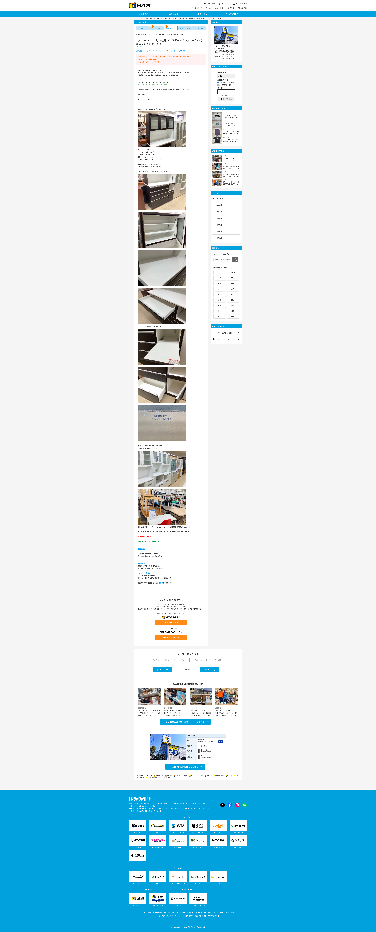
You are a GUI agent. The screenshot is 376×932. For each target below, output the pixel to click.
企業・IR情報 (219, 8)
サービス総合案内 (225, 332)
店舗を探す (144, 14)
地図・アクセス (185, 29)
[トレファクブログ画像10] (162, 524)
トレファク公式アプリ (226, 339)
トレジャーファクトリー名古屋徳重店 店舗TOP (166, 18)
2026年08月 (217, 205)
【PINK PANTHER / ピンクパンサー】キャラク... (231, 117)
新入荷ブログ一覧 (147, 18)
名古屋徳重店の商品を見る (170, 623)
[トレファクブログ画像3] (162, 248)
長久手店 (169, 776)
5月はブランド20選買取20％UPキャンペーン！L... (231, 175)
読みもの (209, 8)
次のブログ (208, 669)
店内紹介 (157, 29)
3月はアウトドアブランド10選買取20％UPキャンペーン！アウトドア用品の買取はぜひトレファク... (226, 712)
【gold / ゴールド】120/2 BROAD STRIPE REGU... (231, 133)
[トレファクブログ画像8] (162, 441)
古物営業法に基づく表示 (176, 912)
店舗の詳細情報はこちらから (185, 766)
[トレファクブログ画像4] (162, 286)
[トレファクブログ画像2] (162, 210)
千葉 (219, 283)
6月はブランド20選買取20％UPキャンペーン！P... (231, 167)
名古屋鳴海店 (159, 776)
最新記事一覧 (217, 198)
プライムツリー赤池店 (197, 776)
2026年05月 (217, 224)
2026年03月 (217, 238)
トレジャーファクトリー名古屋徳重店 (223, 47)
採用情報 (231, 8)
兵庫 (219, 300)
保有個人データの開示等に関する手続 (221, 912)
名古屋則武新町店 (165, 778)
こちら (159, 59)
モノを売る (173, 14)
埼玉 (219, 278)
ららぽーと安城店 (152, 778)
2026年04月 (217, 231)
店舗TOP (143, 29)
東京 (219, 272)
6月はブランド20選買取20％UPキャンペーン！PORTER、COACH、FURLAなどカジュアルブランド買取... (174, 712)
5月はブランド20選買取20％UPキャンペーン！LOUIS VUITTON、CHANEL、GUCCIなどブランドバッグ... (200, 712)
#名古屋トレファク (169, 51)
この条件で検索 (226, 99)
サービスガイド (196, 8)
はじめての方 (226, 4)
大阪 (232, 289)
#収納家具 (139, 51)
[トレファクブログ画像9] (162, 486)
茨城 (232, 278)
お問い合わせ (213, 916)
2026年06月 (217, 218)
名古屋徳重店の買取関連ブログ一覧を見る (185, 721)
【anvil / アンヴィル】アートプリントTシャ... (231, 125)
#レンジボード (149, 51)
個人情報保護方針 (159, 912)
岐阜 (219, 311)
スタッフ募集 (198, 29)
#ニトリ (158, 51)
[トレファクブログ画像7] (162, 403)
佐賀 (232, 316)
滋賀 (219, 294)
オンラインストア (241, 4)
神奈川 (232, 272)
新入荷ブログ (232, 14)
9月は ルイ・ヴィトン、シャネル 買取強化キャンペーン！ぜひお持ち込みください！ (149, 712)
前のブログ (164, 669)
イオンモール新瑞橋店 (181, 776)
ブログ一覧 (186, 669)
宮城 (219, 305)
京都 (232, 294)
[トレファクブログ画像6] (162, 365)
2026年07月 (217, 211)
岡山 (232, 311)
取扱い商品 (202, 14)
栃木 (219, 289)
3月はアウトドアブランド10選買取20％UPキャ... (231, 183)
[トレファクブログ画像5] (162, 324)
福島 (232, 300)
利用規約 (161, 916)
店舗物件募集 (242, 8)
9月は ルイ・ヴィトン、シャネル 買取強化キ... (231, 159)
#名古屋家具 (181, 51)
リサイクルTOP (138, 18)
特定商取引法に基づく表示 (196, 912)
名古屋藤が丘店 (219, 776)
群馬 (232, 283)
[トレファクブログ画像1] (162, 147)
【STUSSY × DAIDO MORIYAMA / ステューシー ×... (231, 140)
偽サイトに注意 (200, 916)
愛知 (232, 305)
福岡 (219, 316)
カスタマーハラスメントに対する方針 (180, 916)
